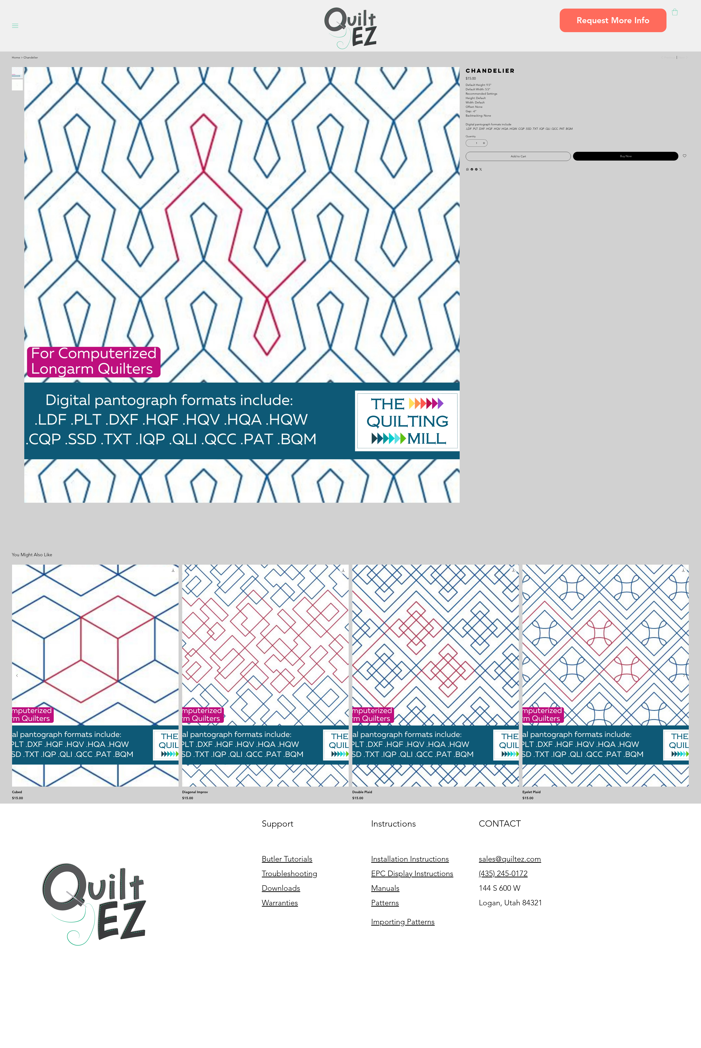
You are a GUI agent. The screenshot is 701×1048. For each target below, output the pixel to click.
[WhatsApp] (467, 169)
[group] (350, 682)
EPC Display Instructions (412, 873)
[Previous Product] (17, 675)
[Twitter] (480, 169)
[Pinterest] (476, 169)
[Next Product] (684, 675)
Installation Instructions (410, 858)
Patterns (385, 902)
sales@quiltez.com (510, 858)
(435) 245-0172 (503, 873)
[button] (613, 20)
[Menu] (15, 26)
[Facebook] (472, 169)
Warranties (280, 902)
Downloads (281, 888)
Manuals (385, 888)
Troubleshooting (289, 873)
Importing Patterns (403, 921)
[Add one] (484, 143)
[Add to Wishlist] (685, 156)
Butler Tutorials (287, 858)
